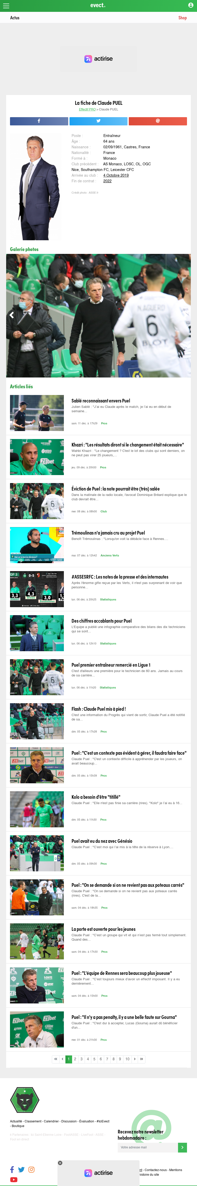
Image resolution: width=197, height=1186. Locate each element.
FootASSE (71, 1135)
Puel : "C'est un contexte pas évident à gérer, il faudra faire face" (129, 752)
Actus (14, 17)
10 (127, 1059)
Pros (104, 423)
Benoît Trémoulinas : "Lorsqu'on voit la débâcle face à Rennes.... (120, 539)
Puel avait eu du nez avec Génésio (102, 841)
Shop (183, 17)
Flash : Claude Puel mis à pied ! (99, 708)
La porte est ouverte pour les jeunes (103, 929)
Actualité (16, 1121)
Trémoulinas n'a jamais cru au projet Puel (108, 532)
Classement (33, 1121)
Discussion (69, 1121)
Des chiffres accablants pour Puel (102, 620)
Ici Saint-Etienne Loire (46, 1135)
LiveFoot (87, 1135)
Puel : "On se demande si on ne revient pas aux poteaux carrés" (128, 885)
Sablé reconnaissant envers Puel (101, 400)
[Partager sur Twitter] (99, 121)
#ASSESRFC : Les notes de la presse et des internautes (120, 576)
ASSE (99, 1135)
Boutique (18, 1126)
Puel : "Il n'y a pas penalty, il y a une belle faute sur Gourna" (124, 1017)
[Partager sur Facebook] (39, 121)
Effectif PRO (87, 109)
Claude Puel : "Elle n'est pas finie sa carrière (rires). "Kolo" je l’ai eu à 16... (127, 803)
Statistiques (108, 599)
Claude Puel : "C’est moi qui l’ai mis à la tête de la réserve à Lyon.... (122, 847)
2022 (107, 181)
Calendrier (51, 1121)
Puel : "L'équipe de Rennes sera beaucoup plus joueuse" (122, 973)
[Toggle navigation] (6, 6)
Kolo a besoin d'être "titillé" (96, 797)
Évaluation (86, 1121)
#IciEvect (103, 1121)
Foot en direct (19, 1139)
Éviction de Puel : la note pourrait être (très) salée (116, 488)
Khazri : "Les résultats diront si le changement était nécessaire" (128, 444)
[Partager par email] (158, 121)
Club (104, 511)
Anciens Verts (110, 555)
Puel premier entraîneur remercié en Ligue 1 (111, 664)
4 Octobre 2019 (116, 175)
